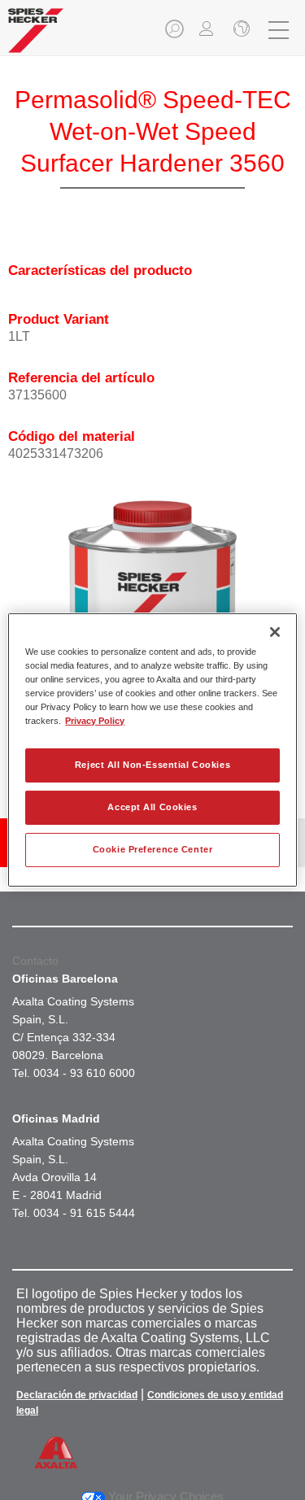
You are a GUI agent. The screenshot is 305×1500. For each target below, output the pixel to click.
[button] (175, 34)
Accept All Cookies (152, 807)
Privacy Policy (94, 721)
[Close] (275, 632)
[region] (152, 750)
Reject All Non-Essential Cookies (152, 765)
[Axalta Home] (35, 37)
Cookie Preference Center (153, 849)
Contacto (35, 960)
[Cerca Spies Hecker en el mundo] (240, 30)
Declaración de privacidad (76, 1395)
